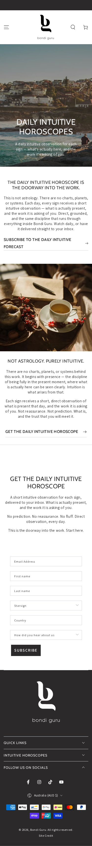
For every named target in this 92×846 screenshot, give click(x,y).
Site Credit (46, 835)
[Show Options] (77, 605)
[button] (72, 27)
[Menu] (6, 27)
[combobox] (44, 605)
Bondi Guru (38, 830)
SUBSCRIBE (26, 650)
